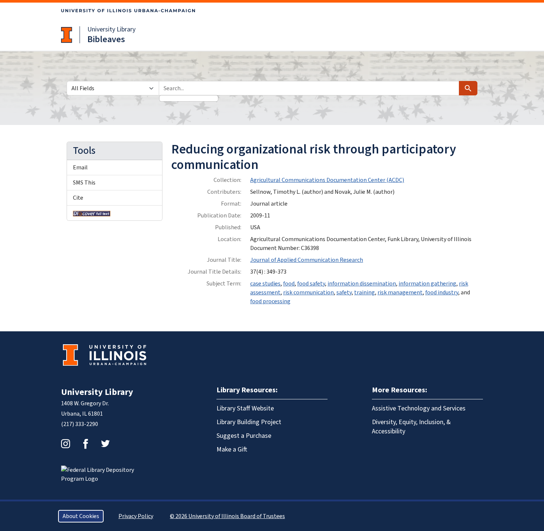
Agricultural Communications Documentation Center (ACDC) (327, 180)
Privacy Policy (135, 516)
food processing (270, 301)
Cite (78, 198)
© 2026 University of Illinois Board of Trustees (227, 516)
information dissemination (362, 284)
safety (344, 292)
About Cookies (81, 516)
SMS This (84, 183)
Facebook (85, 444)
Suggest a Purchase (243, 435)
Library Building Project (248, 422)
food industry (441, 292)
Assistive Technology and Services (419, 408)
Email (80, 167)
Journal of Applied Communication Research (306, 260)
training (364, 292)
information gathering (427, 284)
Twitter (105, 444)
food (289, 284)
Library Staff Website (245, 408)
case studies (265, 284)
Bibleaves (106, 39)
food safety (311, 284)
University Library (111, 29)
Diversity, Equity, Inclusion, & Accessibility (411, 426)
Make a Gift (231, 449)
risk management (400, 292)
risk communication (308, 292)
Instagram (65, 444)
